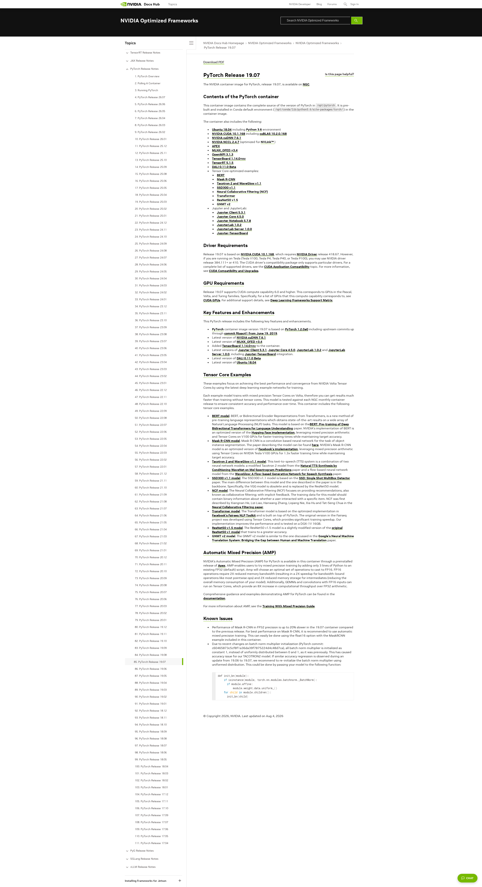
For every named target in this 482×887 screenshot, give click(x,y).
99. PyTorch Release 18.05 (151, 759)
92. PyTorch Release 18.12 (151, 710)
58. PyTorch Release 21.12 (151, 473)
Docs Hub (152, 4)
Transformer (226, 196)
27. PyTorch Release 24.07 (151, 257)
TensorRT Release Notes (145, 52)
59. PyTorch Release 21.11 (151, 480)
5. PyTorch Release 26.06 (150, 104)
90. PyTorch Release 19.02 (151, 696)
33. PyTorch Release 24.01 (151, 299)
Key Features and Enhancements (238, 312)
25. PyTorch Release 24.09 (151, 243)
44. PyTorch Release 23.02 (151, 376)
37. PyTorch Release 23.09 (151, 327)
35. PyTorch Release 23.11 (151, 313)
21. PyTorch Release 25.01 (151, 215)
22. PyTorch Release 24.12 (151, 222)
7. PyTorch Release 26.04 (150, 118)
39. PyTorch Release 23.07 (151, 341)
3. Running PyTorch (146, 90)
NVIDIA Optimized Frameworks (269, 43)
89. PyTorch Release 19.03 (151, 689)
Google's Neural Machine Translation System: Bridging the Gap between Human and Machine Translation (283, 538)
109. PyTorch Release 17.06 (151, 829)
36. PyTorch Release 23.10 (151, 320)
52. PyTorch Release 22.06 (151, 432)
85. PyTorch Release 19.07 (150, 662)
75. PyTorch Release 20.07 (151, 592)
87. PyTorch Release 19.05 (151, 675)
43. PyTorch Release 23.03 (151, 369)
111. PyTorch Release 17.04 (151, 843)
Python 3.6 (254, 129)
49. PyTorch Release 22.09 (151, 411)
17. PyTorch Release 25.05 (151, 188)
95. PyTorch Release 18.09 (151, 731)
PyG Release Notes (142, 850)
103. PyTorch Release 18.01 (151, 787)
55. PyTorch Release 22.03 (151, 452)
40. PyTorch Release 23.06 (151, 348)
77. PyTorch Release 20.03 (151, 606)
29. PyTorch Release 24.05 (151, 271)
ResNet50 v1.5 (227, 200)
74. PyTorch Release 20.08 (151, 585)
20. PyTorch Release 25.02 (151, 208)
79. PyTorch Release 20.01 (151, 620)
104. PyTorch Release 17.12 (151, 794)
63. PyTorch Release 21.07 (151, 508)
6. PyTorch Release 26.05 (150, 111)
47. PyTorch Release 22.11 (151, 397)
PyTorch (218, 329)
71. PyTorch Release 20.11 (151, 564)
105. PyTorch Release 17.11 (151, 801)
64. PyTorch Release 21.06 (151, 515)
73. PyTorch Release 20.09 (151, 578)
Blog (319, 4)
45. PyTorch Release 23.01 (151, 383)
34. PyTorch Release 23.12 (151, 306)
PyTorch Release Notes (144, 68)
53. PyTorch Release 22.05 (151, 438)
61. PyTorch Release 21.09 (151, 494)
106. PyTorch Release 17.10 (151, 808)
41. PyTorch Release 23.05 (151, 355)
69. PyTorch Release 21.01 (151, 550)
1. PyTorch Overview (147, 76)
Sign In (354, 4)
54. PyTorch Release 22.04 (151, 445)
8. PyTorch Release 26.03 (150, 125)
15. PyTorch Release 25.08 (151, 174)
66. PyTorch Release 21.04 (151, 529)
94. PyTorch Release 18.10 (151, 724)
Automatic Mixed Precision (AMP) (239, 552)
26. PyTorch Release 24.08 (151, 250)
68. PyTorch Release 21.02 (151, 543)
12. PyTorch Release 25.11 (151, 153)
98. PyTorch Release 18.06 (151, 752)
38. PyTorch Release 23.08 (151, 334)
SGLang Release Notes (144, 858)
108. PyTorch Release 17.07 (151, 822)
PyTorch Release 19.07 (220, 47)
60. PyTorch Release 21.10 (151, 487)
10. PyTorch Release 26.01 (151, 139)
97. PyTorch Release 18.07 (151, 745)
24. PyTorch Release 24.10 (151, 236)
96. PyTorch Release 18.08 (151, 738)
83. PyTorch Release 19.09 (151, 648)
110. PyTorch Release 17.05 (151, 836)
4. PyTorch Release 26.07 (150, 97)
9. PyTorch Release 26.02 (150, 132)
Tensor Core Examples (227, 375)
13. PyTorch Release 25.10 (151, 160)
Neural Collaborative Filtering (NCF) (242, 191)
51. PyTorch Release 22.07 (151, 425)
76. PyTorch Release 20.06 (151, 599)
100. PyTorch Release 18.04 (151, 766)
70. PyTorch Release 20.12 (151, 557)
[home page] (131, 4)
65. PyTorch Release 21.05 (151, 522)
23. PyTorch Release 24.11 (151, 229)
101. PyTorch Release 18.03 (151, 773)
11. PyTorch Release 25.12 (151, 146)
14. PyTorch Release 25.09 (151, 167)
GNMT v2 (223, 204)
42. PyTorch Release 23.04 (151, 362)
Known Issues (218, 618)
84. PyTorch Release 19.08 (151, 655)
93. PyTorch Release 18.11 (151, 717)
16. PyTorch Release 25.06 (151, 181)
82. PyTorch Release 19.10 (151, 641)
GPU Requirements (223, 283)
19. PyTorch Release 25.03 (151, 201)
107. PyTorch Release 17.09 (151, 815)
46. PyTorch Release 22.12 (151, 390)
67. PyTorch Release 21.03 (151, 536)
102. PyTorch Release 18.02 (151, 780)
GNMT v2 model (223, 536)
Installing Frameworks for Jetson (145, 880)
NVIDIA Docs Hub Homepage (223, 43)
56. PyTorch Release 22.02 (151, 459)
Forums (332, 4)
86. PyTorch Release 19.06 (151, 669)
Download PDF (213, 62)
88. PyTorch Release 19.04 (151, 682)
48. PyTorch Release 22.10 (151, 404)
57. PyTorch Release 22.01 (151, 466)
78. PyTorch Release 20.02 (151, 613)
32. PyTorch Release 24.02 (151, 292)
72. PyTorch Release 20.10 (151, 571)
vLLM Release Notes (143, 867)
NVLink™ (268, 142)
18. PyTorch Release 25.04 (151, 195)
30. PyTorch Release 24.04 (151, 278)
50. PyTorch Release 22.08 (151, 418)
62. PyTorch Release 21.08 (151, 501)
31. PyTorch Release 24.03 (151, 285)
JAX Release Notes (142, 60)
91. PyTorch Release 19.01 (151, 703)
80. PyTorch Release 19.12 (151, 627)
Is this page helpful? (339, 74)
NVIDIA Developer (300, 4)
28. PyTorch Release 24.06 (151, 264)
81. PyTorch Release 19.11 (151, 634)
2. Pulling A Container (148, 83)
